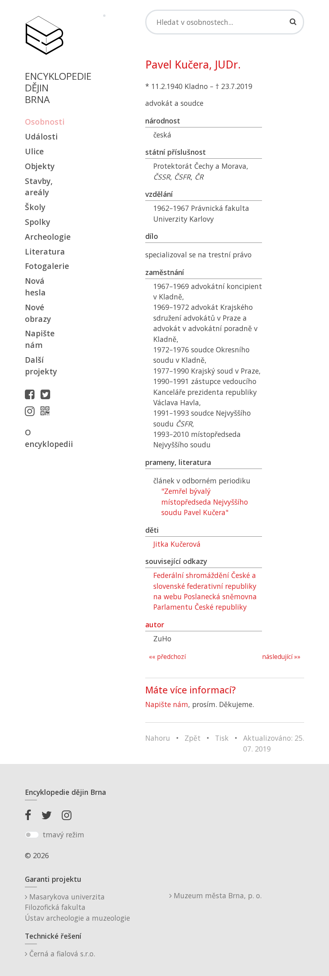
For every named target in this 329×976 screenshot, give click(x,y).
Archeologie (44, 236)
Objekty (40, 166)
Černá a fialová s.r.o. (61, 953)
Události (41, 136)
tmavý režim (63, 834)
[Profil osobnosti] (47, 410)
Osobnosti (44, 121)
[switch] (32, 835)
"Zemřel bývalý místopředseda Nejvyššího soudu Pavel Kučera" (204, 501)
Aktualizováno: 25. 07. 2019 (273, 743)
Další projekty (41, 365)
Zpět (193, 738)
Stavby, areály (39, 187)
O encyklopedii (44, 438)
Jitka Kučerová (177, 544)
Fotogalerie (44, 266)
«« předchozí (167, 657)
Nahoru (157, 738)
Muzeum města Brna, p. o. (217, 895)
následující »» (281, 657)
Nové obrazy (38, 313)
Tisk (222, 738)
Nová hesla (35, 286)
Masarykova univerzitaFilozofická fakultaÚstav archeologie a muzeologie (77, 907)
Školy (35, 207)
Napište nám (40, 339)
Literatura (44, 251)
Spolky (37, 221)
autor (154, 624)
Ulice (34, 151)
